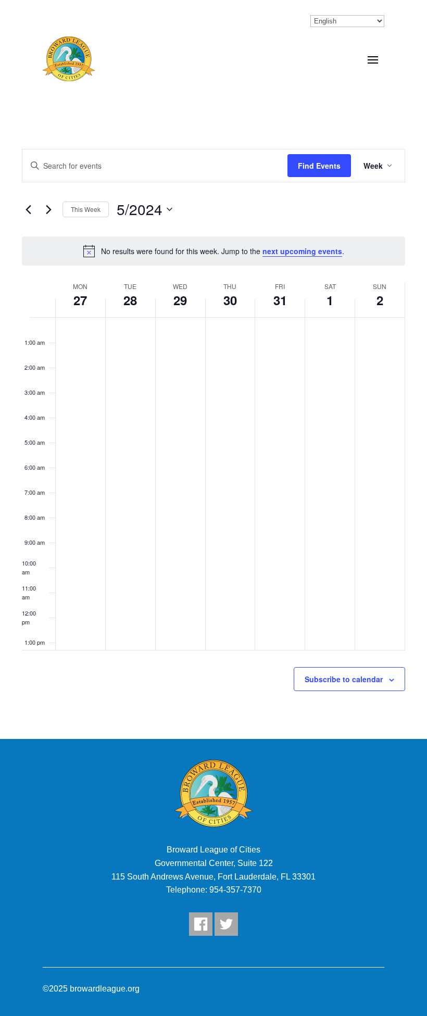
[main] (213, 419)
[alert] (213, 251)
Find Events (319, 165)
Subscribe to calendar (344, 679)
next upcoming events (302, 251)
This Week (86, 209)
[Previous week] (28, 209)
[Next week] (48, 209)
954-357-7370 (235, 889)
